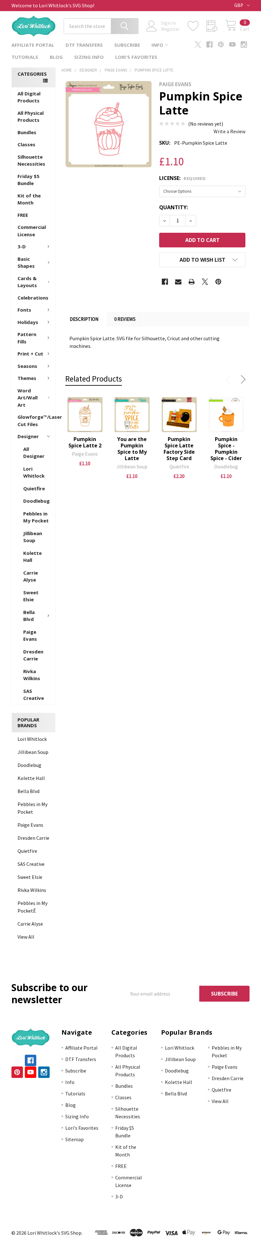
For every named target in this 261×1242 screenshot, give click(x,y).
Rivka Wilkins (31, 675)
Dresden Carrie (33, 655)
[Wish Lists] (196, 26)
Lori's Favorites (136, 57)
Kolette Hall (32, 556)
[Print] (191, 281)
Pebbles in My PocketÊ (32, 907)
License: (182, 178)
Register (170, 29)
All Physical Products (31, 116)
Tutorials (24, 57)
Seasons (27, 366)
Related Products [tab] (93, 379)
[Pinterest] (221, 44)
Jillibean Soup (32, 537)
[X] (198, 44)
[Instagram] (244, 44)
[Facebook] (209, 44)
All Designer (34, 452)
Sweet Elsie (31, 596)
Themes (27, 378)
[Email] (178, 281)
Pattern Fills (27, 338)
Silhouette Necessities (31, 160)
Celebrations (33, 297)
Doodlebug (36, 501)
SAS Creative (33, 694)
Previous (230, 379)
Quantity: (173, 207)
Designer (28, 436)
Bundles (27, 132)
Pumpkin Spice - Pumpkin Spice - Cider (226, 449)
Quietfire (34, 488)
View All (26, 937)
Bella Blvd (29, 616)
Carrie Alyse (30, 576)
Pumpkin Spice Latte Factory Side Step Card (179, 449)
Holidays (28, 322)
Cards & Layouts (27, 282)
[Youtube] (232, 44)
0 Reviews (125, 319)
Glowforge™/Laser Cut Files (36, 420)
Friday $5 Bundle (28, 180)
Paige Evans (30, 635)
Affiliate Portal (32, 45)
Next (242, 379)
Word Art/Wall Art (28, 397)
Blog (56, 57)
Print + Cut (30, 353)
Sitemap (74, 1139)
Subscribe (127, 45)
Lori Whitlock (34, 472)
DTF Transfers (84, 45)
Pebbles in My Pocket (36, 517)
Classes (26, 144)
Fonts (24, 310)
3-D (22, 246)
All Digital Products (29, 97)
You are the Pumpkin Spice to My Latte (132, 449)
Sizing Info (89, 57)
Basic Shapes (26, 262)
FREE (23, 215)
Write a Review (229, 131)
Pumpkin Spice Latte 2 (85, 442)
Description (84, 319)
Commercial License (32, 231)
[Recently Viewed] (215, 26)
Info (157, 45)
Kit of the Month (29, 199)
